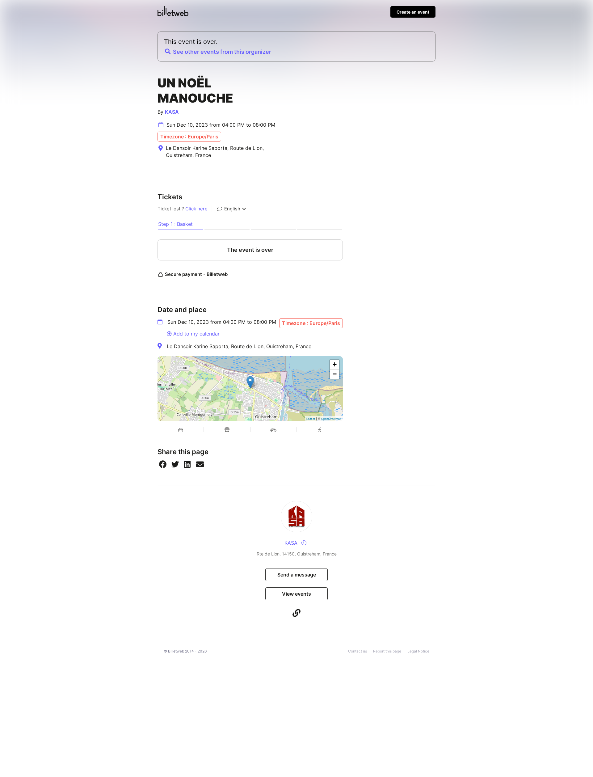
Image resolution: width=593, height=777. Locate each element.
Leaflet (310, 419)
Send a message (296, 575)
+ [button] (335, 364)
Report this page (387, 651)
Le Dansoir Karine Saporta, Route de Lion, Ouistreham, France (239, 346)
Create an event (413, 12)
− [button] (335, 374)
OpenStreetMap (331, 419)
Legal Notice (418, 651)
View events (296, 594)
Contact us (357, 651)
